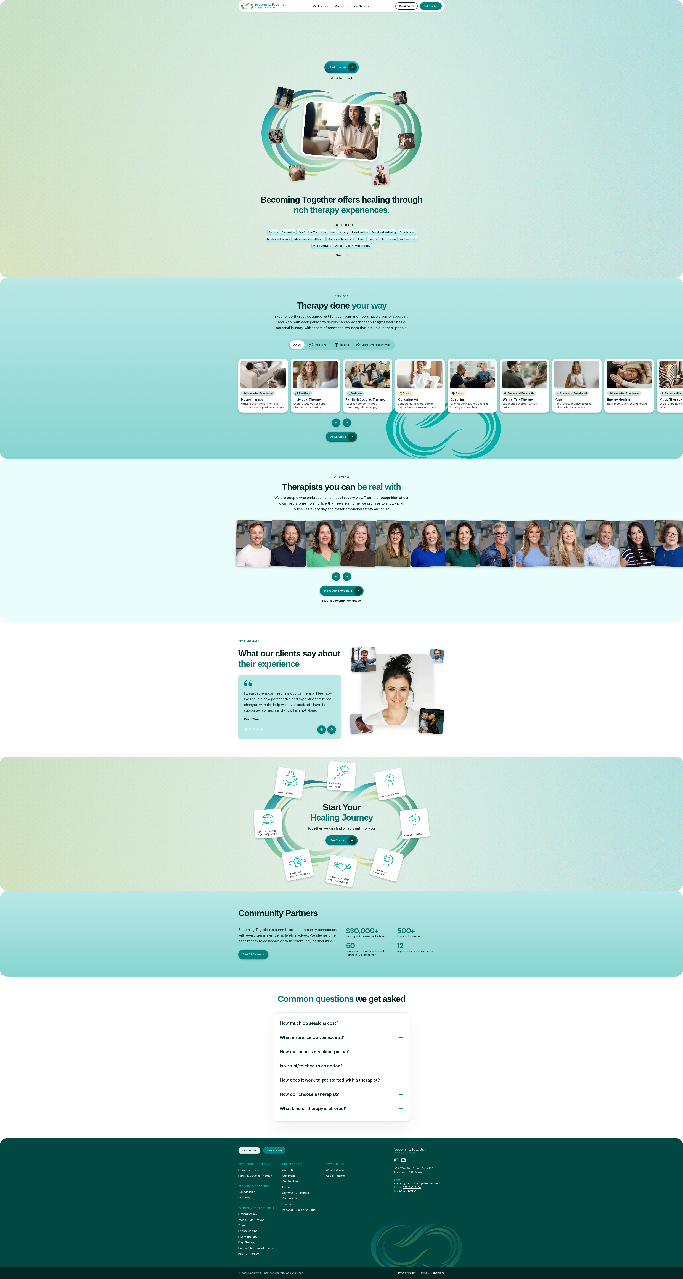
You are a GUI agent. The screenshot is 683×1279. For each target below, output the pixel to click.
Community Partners (295, 1193)
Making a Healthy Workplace (341, 600)
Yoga (241, 1225)
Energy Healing (247, 1231)
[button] (322, 6)
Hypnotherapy (247, 1214)
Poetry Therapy (248, 1254)
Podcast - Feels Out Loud (299, 1210)
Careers (287, 1187)
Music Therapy (247, 1236)
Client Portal (406, 6)
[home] (263, 6)
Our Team (288, 1176)
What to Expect (341, 78)
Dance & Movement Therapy (257, 1248)
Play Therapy (246, 1242)
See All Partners (253, 954)
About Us (341, 255)
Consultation (246, 1192)
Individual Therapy (250, 1170)
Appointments (335, 1176)
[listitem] (263, 386)
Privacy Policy (407, 1273)
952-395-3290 (412, 1187)
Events (286, 1204)
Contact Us (289, 1198)
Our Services (290, 1181)
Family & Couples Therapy (255, 1176)
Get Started (430, 6)
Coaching (244, 1197)
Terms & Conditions (432, 1273)
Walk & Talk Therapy (251, 1219)
